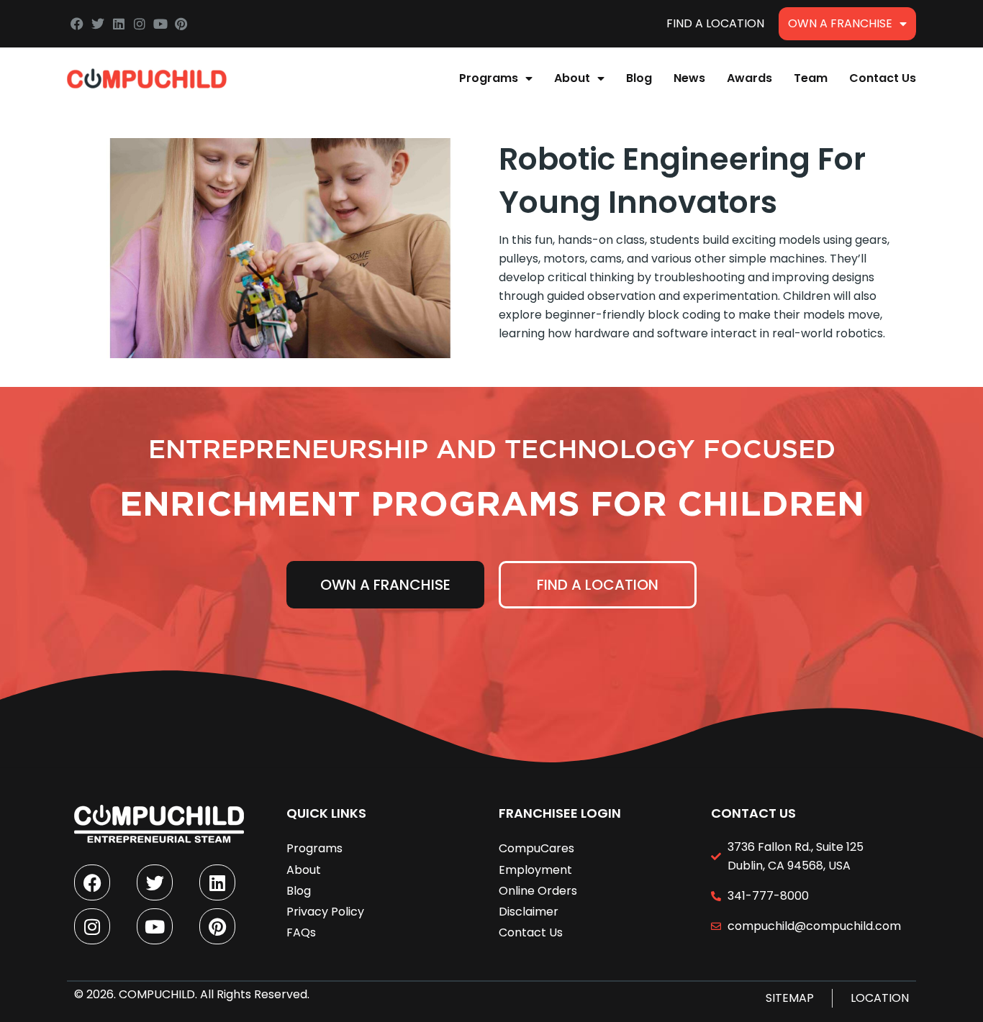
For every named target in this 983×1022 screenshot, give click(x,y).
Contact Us (882, 78)
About (572, 78)
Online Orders (538, 890)
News (689, 78)
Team (811, 78)
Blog (639, 78)
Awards (749, 78)
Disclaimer (528, 911)
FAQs (301, 932)
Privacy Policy (325, 911)
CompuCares (536, 848)
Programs (488, 78)
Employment (535, 870)
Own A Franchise (840, 23)
